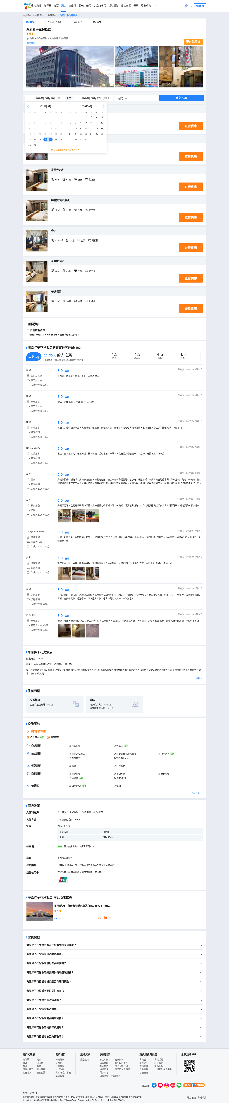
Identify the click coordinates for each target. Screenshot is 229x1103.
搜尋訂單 (200, 5)
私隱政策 (59, 1075)
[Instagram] (166, 1085)
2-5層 (72, 240)
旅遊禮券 (104, 1065)
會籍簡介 (143, 1065)
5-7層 (68, 301)
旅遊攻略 (146, 5)
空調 (80, 179)
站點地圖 (191, 1097)
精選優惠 (143, 1072)
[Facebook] (154, 1085)
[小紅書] (172, 1085)
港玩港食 (27, 1072)
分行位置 (59, 1069)
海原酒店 (52, 15)
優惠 (136, 5)
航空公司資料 (121, 1062)
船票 (88, 5)
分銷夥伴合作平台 (163, 1069)
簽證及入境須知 (122, 1069)
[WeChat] (179, 1085)
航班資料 (119, 1059)
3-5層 (68, 179)
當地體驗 (114, 5)
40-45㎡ (59, 240)
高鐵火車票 (100, 5)
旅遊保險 (104, 1062)
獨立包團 (126, 5)
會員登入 (143, 1059)
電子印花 (104, 1072)
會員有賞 (143, 1069)
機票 (56, 5)
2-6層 (68, 270)
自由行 (72, 5)
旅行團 (47, 5)
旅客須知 (104, 1059)
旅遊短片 (104, 1069)
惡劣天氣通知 (121, 1065)
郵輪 (81, 5)
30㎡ (57, 209)
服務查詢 (158, 1065)
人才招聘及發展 (63, 1072)
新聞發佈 (59, 1065)
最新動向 (59, 1062)
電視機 (91, 179)
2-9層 (68, 209)
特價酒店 (27, 15)
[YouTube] (160, 1085)
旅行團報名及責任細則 (111, 1075)
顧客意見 (158, 1062)
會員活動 (158, 1059)
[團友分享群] (194, 1085)
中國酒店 (39, 15)
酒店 (63, 5)
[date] (47, 98)
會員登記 (143, 1062)
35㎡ (57, 179)
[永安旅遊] (33, 6)
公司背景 (59, 1059)
